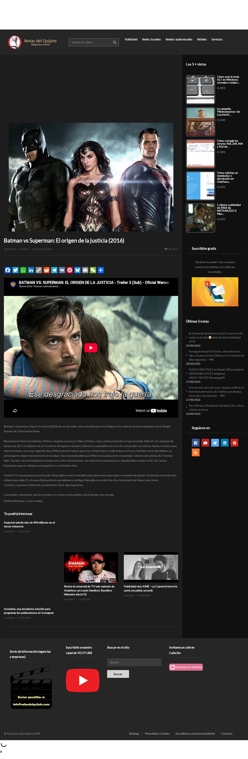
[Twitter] (215, 443)
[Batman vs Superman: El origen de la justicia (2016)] (91, 552)
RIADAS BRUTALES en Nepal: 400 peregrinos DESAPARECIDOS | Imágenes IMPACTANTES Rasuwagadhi (216, 373)
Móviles (202, 39)
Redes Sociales (152, 39)
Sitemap (134, 733)
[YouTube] (205, 443)
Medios (24, 249)
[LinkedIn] (225, 443)
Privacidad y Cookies (157, 733)
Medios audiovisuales (179, 39)
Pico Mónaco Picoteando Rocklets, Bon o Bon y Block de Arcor (216, 407)
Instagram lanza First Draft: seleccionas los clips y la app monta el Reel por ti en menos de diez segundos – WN (216, 355)
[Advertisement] (124, 14)
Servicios (217, 39)
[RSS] (196, 452)
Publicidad (131, 39)
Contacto (226, 733)
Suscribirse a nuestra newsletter (195, 733)
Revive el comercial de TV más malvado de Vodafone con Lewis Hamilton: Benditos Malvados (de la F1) (89, 590)
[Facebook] (196, 443)
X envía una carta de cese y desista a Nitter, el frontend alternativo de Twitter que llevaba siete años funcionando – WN (216, 391)
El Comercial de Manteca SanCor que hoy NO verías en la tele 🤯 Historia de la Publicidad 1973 (216, 337)
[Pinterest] (234, 443)
